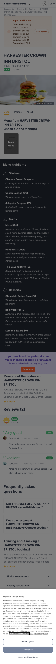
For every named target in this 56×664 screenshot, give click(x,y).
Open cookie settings (27, 657)
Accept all (28, 650)
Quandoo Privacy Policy (19, 634)
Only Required (28, 642)
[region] (28, 626)
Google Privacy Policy (39, 634)
